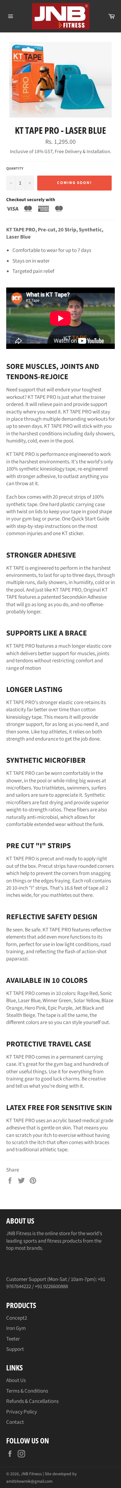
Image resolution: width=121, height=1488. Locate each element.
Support (15, 1349)
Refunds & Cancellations (32, 1401)
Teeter (13, 1339)
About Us (16, 1380)
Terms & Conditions (27, 1391)
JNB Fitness (31, 1474)
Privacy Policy (21, 1412)
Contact (15, 1422)
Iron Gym (16, 1328)
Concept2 (16, 1318)
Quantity (14, 168)
